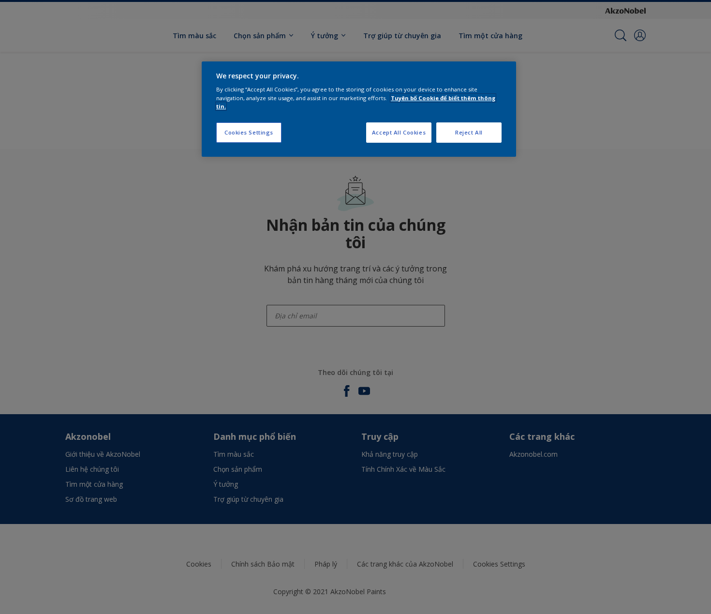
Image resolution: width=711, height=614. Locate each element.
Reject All (469, 132)
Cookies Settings (248, 132)
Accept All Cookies (399, 132)
